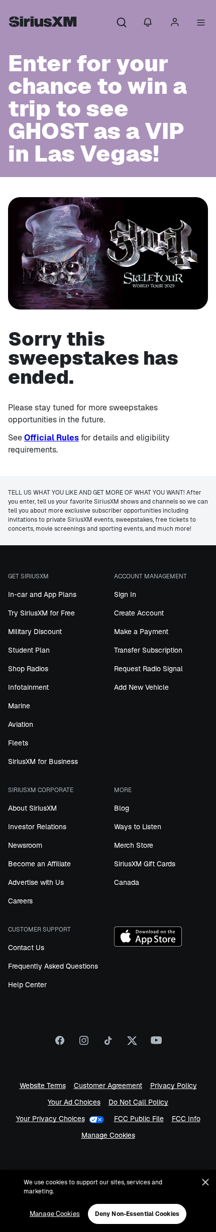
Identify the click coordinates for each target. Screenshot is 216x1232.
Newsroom (25, 845)
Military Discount (35, 631)
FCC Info (186, 1119)
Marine (19, 705)
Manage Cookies (108, 1135)
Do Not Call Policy (138, 1102)
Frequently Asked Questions (53, 966)
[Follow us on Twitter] (132, 1043)
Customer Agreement (108, 1086)
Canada (126, 882)
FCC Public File (139, 1119)
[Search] (122, 23)
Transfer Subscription (148, 650)
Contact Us (26, 947)
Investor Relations (37, 826)
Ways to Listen (137, 826)
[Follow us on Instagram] (84, 1043)
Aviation (20, 724)
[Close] (205, 1182)
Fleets (18, 742)
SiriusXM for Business (43, 761)
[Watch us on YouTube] (156, 1043)
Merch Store (133, 845)
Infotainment (28, 687)
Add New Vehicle (141, 687)
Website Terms (43, 1086)
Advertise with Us (36, 882)
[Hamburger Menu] (201, 23)
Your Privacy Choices (50, 1119)
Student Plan (29, 650)
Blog (121, 808)
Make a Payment (141, 631)
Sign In (125, 594)
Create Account (139, 613)
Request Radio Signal (148, 668)
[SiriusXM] (42, 23)
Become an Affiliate (39, 863)
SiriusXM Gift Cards (144, 863)
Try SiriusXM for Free (41, 613)
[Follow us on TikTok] (108, 1043)
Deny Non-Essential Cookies (137, 1214)
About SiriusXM (32, 808)
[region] (108, 1201)
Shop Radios (28, 668)
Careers (20, 900)
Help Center (27, 984)
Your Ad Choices (74, 1102)
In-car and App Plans (42, 594)
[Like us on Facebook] (60, 1043)
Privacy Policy (173, 1086)
